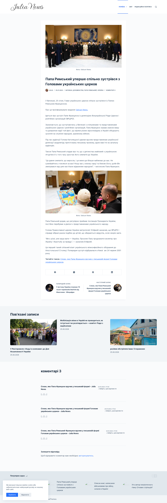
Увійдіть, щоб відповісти (107, 389)
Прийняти (12, 495)
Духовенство (78, 90)
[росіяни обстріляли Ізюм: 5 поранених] (133, 332)
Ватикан (69, 90)
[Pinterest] (93, 272)
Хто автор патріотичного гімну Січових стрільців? (142, 486)
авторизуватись (86, 456)
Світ (130, 7)
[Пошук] (156, 7)
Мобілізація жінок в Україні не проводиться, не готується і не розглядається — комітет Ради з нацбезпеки (81, 323)
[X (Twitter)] (74, 272)
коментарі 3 (110, 90)
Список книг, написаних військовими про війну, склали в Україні (104, 486)
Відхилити (25, 495)
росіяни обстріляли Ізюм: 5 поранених (127, 349)
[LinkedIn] (112, 272)
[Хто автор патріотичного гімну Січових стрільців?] (126, 486)
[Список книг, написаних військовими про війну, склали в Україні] (88, 486)
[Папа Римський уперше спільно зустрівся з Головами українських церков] (51, 486)
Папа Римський (90, 90)
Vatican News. (82, 110)
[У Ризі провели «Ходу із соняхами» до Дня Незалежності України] (33, 332)
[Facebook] (55, 272)
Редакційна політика (143, 7)
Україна (122, 7)
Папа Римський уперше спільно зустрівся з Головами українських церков (67, 486)
